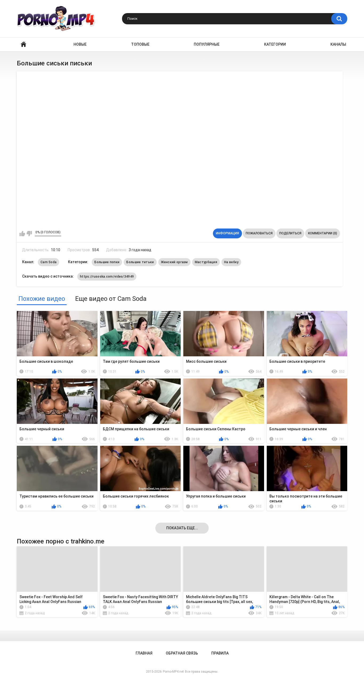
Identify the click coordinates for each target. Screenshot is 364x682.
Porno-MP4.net (173, 671)
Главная (23, 44)
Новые (80, 44)
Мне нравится (22, 233)
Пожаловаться (259, 233)
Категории (275, 44)
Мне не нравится (29, 233)
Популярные (207, 44)
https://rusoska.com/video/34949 (107, 276)
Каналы (338, 44)
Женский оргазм (174, 262)
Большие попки (106, 262)
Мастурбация (206, 262)
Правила (220, 653)
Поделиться (290, 233)
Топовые (140, 44)
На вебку (231, 262)
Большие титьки (140, 262)
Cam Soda (48, 262)
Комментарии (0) (322, 233)
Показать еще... (182, 528)
